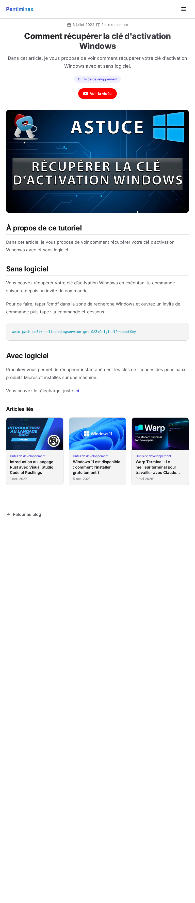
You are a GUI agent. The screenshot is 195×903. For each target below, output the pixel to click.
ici (76, 390)
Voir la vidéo (101, 93)
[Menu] (184, 9)
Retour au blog (27, 514)
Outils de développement (97, 79)
